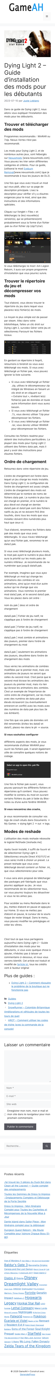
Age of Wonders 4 (12, 1260)
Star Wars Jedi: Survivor (30, 1338)
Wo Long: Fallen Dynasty (35, 1341)
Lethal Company (22, 1308)
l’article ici (22, 964)
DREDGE (17, 1289)
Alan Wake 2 (26, 1261)
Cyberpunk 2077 (26, 1273)
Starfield (34, 1333)
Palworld (16, 1316)
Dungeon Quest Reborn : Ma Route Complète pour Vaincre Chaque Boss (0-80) (27, 1234)
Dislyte (20, 1278)
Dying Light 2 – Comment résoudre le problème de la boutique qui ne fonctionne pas (31, 986)
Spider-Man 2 (21, 1334)
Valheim (45, 1338)
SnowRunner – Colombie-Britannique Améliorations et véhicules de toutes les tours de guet (27, 1011)
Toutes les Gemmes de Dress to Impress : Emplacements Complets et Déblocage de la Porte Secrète (27, 1198)
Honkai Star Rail (28, 1303)
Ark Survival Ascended (40, 1261)
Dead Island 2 (40, 1273)
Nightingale (25, 1312)
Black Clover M (39, 1269)
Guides (12, 998)
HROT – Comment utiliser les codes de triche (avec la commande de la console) (26, 1024)
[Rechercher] (47, 1146)
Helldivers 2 (19, 1298)
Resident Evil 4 (15, 1324)
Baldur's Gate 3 (16, 1265)
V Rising (15, 1341)
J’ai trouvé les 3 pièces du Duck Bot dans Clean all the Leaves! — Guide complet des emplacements (27, 1186)
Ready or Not (33, 1321)
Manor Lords (41, 1308)
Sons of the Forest (23, 1328)
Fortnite (30, 1292)
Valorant (7, 1342)
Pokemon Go (28, 1317)
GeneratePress (27, 1374)
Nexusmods (15, 158)
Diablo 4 (10, 1278)
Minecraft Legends (11, 1312)
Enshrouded (27, 1289)
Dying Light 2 (15, 1003)
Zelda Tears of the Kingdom (27, 1346)
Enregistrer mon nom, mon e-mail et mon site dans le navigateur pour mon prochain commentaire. (28, 1114)
